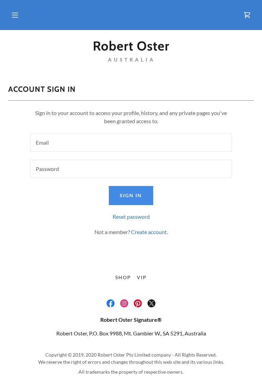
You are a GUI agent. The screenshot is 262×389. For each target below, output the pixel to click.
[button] (15, 15)
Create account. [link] (149, 232)
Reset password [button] (131, 216)
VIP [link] (142, 277)
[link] (247, 15)
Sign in (131, 195)
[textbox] (131, 142)
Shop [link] (123, 277)
